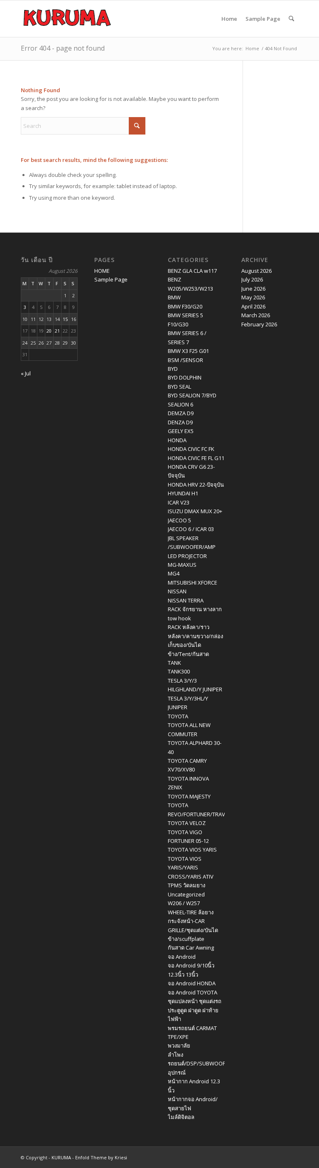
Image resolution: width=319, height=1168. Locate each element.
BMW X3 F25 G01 (188, 351)
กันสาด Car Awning (191, 947)
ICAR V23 (178, 502)
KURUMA (61, 1157)
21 (57, 331)
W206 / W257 (184, 903)
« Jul (26, 373)
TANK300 (179, 671)
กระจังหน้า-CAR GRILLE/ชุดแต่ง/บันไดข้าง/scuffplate (193, 930)
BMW (174, 297)
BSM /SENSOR (185, 360)
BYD (173, 368)
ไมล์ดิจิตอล (181, 1117)
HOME (102, 270)
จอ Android (182, 956)
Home (229, 18)
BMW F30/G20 (185, 306)
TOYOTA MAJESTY (189, 796)
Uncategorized (186, 894)
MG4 (173, 573)
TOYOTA (178, 716)
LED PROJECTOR (187, 556)
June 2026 (253, 288)
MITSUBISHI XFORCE (192, 582)
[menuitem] (291, 18)
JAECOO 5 (179, 520)
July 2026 (252, 279)
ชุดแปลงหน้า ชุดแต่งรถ (194, 1001)
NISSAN (177, 591)
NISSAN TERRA (186, 600)
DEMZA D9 (181, 413)
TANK (174, 662)
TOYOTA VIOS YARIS (192, 849)
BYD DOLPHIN (184, 377)
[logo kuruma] (67, 18)
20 (49, 331)
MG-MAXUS (182, 564)
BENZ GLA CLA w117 (192, 270)
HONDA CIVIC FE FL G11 (196, 458)
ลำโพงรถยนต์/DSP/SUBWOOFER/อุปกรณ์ (200, 1063)
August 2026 (256, 270)
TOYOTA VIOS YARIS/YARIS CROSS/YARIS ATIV (190, 867)
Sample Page (262, 18)
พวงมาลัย (179, 1045)
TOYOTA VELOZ (187, 823)
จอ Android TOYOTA (192, 992)
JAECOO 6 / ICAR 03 (191, 529)
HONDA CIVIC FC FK (191, 449)
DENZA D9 (180, 422)
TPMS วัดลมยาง (186, 885)
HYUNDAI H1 (183, 493)
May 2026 (253, 297)
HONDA (177, 440)
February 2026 (259, 324)
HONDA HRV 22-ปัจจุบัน (196, 484)
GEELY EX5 (181, 431)
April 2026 (253, 306)
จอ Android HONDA (192, 983)
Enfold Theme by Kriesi (101, 1157)
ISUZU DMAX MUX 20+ (195, 511)
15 (65, 319)
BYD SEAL (179, 386)
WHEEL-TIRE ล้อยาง (190, 912)
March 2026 (255, 315)
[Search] (291, 18)
